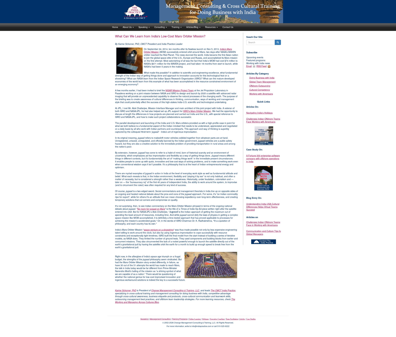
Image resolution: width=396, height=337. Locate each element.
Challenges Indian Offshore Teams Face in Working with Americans (263, 224)
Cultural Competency (259, 89)
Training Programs (179, 319)
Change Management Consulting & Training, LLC (175, 290)
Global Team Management (262, 81)
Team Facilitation (232, 319)
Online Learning (195, 319)
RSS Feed (261, 66)
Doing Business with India (261, 77)
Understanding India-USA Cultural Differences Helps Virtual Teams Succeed (262, 206)
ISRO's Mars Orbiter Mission (197, 111)
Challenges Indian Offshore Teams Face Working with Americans (263, 120)
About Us (127, 27)
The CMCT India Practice (223, 290)
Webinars (205, 319)
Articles (242, 319)
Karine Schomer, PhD (125, 290)
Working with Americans (261, 93)
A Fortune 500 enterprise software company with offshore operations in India (263, 158)
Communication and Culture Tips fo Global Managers (263, 233)
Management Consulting (160, 319)
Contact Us (227, 27)
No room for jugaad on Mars (151, 208)
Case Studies (251, 319)
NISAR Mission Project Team (180, 90)
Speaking (143, 27)
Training (176, 27)
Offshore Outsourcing (259, 85)
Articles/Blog (192, 27)
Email (249, 66)
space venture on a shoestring (159, 229)
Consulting (159, 27)
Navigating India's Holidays (259, 112)
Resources (210, 27)
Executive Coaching (217, 319)
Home (115, 27)
